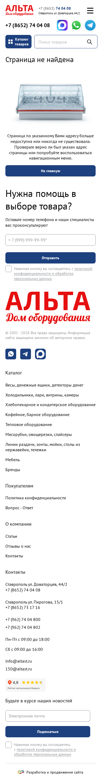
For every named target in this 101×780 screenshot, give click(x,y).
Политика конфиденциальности (35, 497)
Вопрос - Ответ (19, 507)
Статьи (11, 536)
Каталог (13, 373)
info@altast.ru (18, 661)
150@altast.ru (18, 668)
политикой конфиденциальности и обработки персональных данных (53, 273)
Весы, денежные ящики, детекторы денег (44, 385)
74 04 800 (22, 619)
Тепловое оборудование (28, 424)
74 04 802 (22, 627)
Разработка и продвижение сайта (54, 772)
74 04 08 (55, 8)
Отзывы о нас (18, 546)
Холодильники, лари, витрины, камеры (42, 395)
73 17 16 (22, 607)
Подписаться (47, 731)
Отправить (50, 257)
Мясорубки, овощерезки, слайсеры (38, 434)
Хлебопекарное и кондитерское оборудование (50, 404)
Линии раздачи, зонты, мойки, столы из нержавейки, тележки (42, 447)
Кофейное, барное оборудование (37, 414)
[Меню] (90, 10)
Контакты (14, 555)
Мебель (12, 459)
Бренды (12, 469)
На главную (50, 170)
